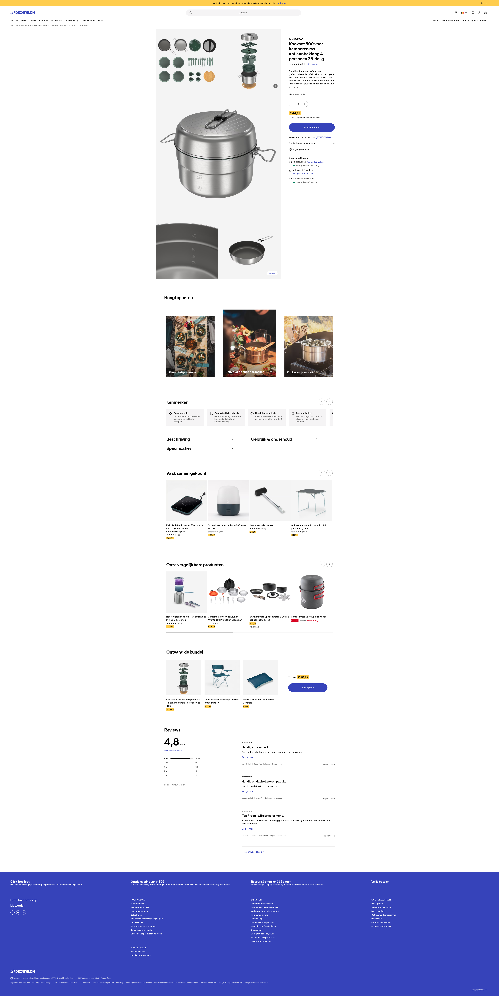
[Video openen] (275, 86)
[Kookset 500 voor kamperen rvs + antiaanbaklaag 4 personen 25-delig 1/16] (249, 60)
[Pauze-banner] (482, 3)
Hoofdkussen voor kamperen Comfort (258, 701)
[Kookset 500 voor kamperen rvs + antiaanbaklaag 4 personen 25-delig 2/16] (187, 60)
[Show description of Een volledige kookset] (210, 372)
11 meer (272, 273)
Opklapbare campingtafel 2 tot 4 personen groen (308, 527)
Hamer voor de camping (262, 525)
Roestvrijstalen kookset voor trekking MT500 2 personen (186, 618)
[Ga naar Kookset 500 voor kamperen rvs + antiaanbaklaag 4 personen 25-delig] (183, 677)
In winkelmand (312, 127)
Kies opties (308, 687)
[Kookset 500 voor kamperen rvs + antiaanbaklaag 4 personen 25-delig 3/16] (218, 153)
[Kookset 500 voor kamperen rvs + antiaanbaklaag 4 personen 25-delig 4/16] (187, 247)
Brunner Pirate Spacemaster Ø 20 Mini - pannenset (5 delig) (270, 618)
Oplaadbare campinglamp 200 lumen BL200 (227, 527)
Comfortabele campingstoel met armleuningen (222, 701)
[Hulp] (473, 12)
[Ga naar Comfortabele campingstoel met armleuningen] (222, 677)
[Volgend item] (329, 402)
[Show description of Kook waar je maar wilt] (328, 372)
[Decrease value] (292, 104)
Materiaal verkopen (451, 20)
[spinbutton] (298, 104)
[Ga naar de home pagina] (22, 12)
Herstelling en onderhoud (475, 20)
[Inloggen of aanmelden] (479, 12)
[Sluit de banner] (486, 3)
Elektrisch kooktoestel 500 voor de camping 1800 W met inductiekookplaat (184, 528)
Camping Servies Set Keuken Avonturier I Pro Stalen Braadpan (225, 618)
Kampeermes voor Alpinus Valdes (308, 616)
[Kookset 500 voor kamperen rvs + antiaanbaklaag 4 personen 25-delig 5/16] (249, 247)
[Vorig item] (322, 402)
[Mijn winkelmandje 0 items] (485, 12)
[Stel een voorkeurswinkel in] (455, 12)
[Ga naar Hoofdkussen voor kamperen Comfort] (260, 677)
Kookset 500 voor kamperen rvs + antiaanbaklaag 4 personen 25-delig (183, 702)
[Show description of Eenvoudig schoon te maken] (271, 371)
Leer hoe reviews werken (174, 785)
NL (466, 12)
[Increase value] (304, 104)
